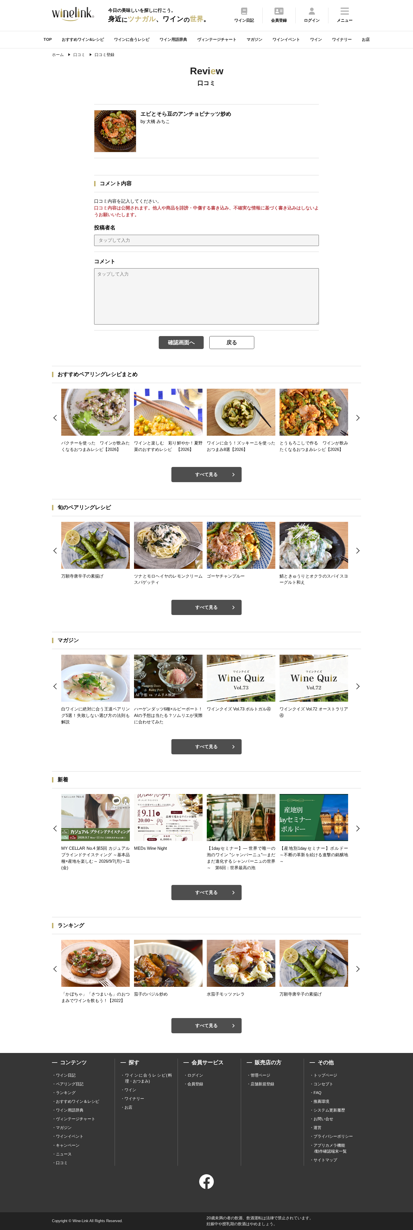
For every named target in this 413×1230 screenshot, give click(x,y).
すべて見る (206, 474)
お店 (366, 39)
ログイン (195, 1075)
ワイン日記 (66, 1075)
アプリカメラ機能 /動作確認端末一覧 (330, 1148)
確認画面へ (181, 342)
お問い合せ (323, 1119)
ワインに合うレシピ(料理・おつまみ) (148, 1078)
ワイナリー (342, 39)
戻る (231, 342)
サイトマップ (325, 1160)
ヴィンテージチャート (217, 39)
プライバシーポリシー (333, 1136)
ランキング (66, 1092)
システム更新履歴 (329, 1110)
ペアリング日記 (69, 1084)
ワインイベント (286, 39)
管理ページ (260, 1075)
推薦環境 (321, 1101)
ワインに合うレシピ (131, 39)
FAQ (317, 1092)
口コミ (62, 1162)
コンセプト (323, 1084)
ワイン (316, 39)
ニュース (64, 1154)
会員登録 (195, 1084)
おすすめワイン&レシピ (83, 39)
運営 (317, 1127)
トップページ (325, 1075)
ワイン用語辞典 (173, 39)
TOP (48, 39)
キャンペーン (68, 1145)
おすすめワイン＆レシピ (77, 1101)
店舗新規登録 (262, 1084)
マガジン (254, 39)
